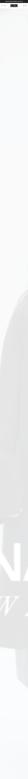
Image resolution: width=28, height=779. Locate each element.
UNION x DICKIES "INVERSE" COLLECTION (14, 1)
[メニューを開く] (2, 5)
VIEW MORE (20, 765)
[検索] (5, 5)
